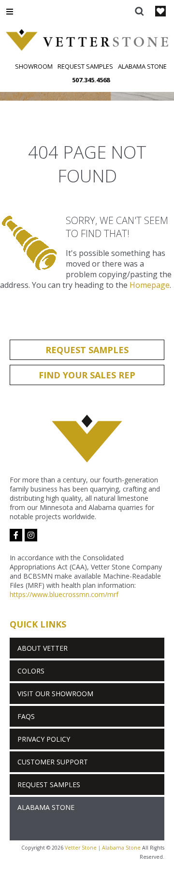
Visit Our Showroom (55, 693)
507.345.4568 (91, 79)
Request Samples (85, 66)
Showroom (34, 66)
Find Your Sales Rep (87, 375)
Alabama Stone (142, 66)
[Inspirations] (160, 12)
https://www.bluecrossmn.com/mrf (64, 594)
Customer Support (52, 761)
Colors (30, 670)
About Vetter (42, 648)
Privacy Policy (43, 739)
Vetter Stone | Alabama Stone (103, 847)
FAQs (26, 716)
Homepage (150, 285)
